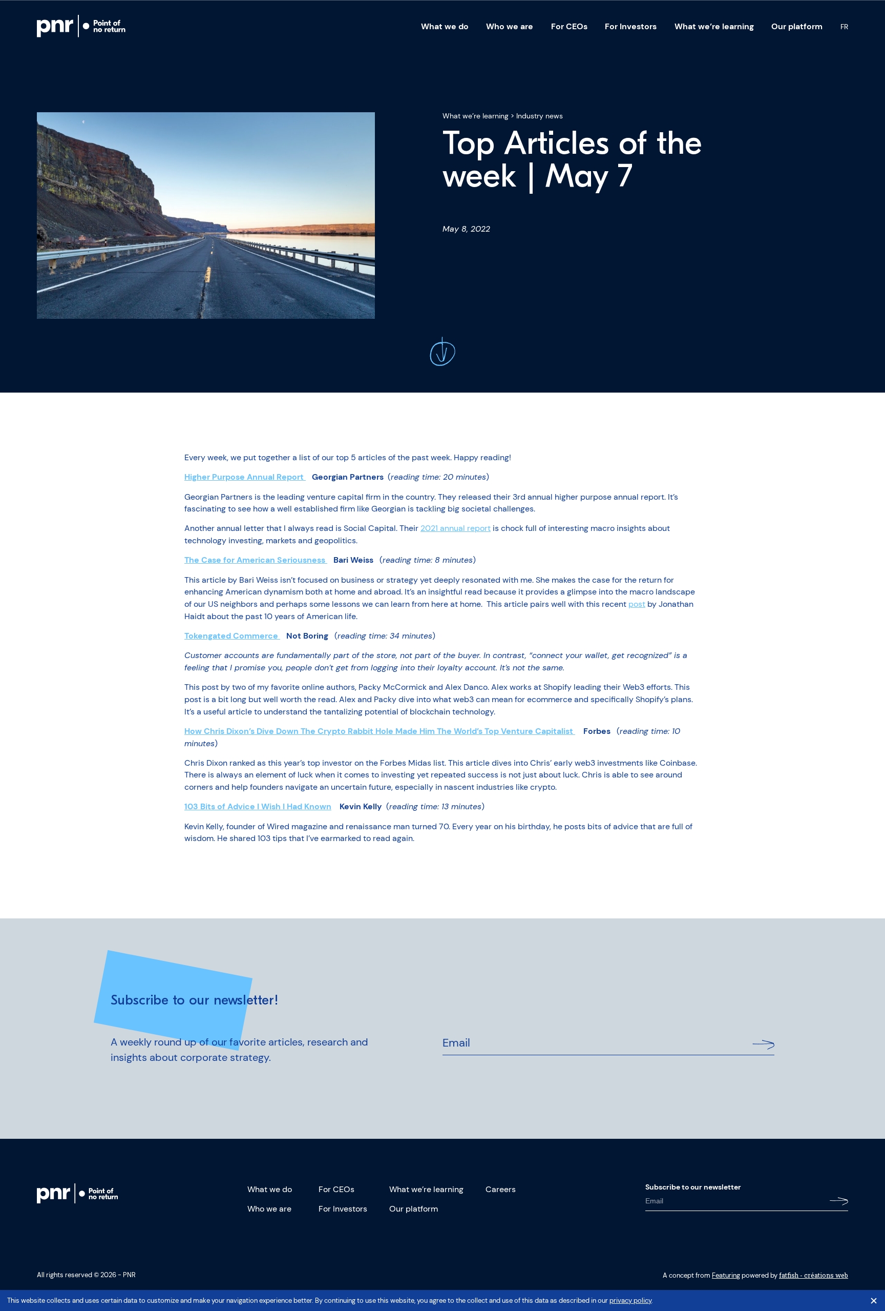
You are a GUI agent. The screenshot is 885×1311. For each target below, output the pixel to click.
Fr (844, 26)
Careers (501, 1189)
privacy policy (630, 1300)
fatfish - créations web (813, 1275)
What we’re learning (714, 26)
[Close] (873, 1300)
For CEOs (569, 26)
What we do (445, 26)
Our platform (797, 26)
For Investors (631, 26)
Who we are (509, 26)
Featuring (726, 1276)
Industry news (539, 115)
